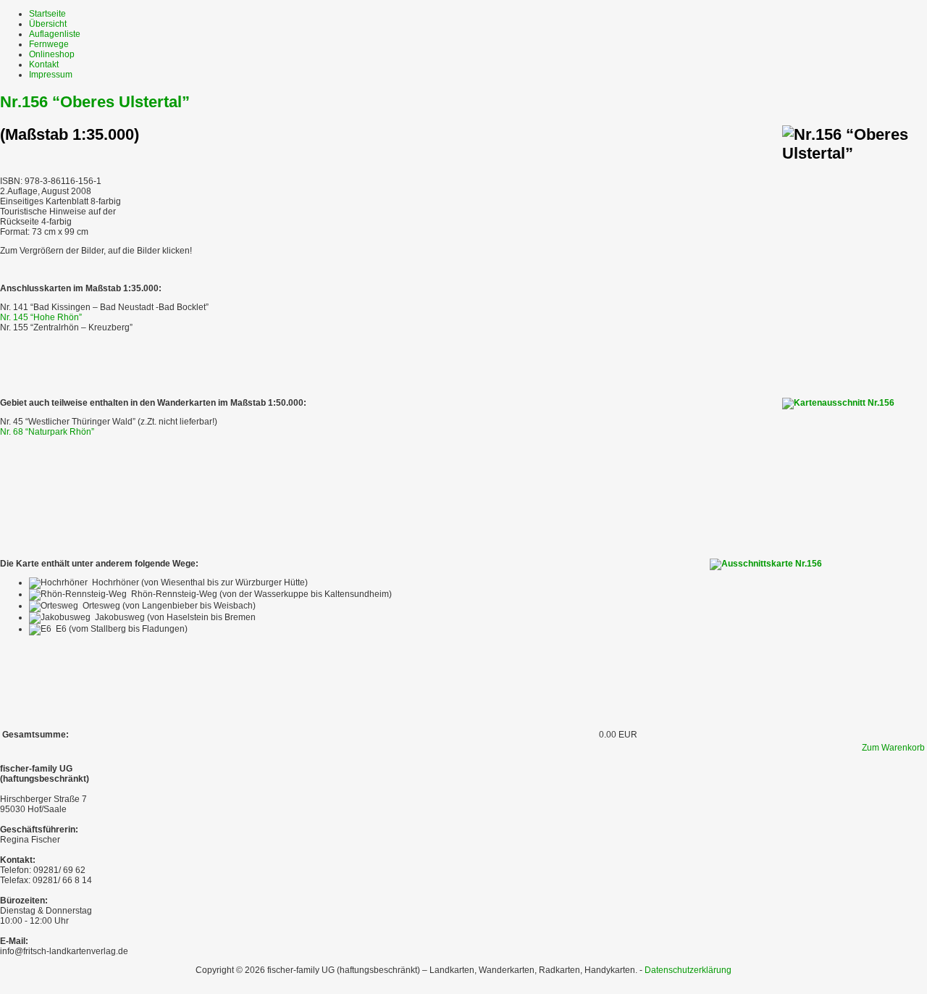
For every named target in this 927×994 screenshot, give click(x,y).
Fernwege (49, 44)
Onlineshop (52, 54)
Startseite (47, 14)
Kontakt (44, 64)
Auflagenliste (54, 34)
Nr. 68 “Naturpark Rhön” (47, 432)
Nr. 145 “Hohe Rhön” (41, 317)
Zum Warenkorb (893, 748)
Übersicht (48, 24)
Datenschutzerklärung (688, 970)
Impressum (50, 75)
